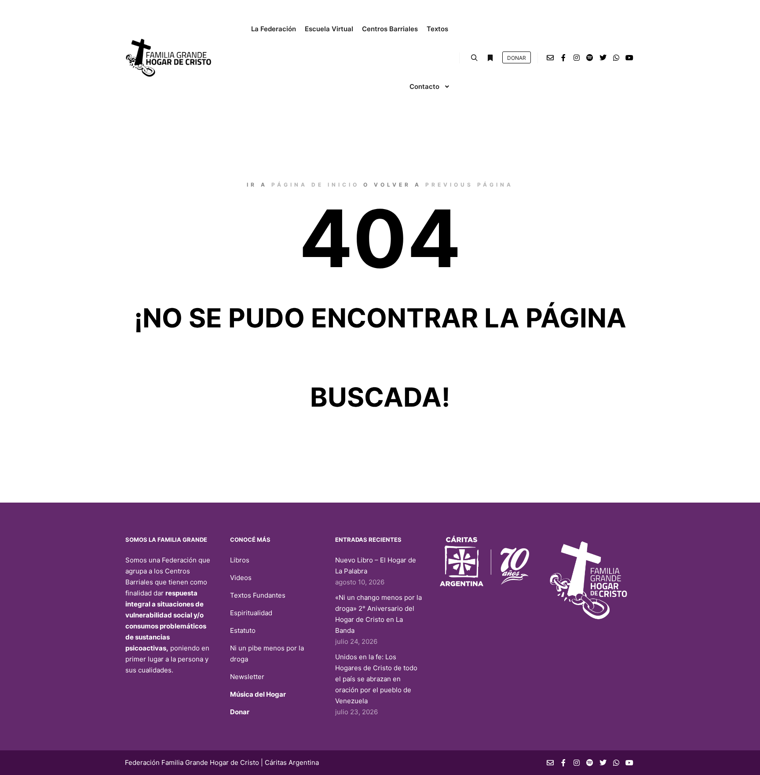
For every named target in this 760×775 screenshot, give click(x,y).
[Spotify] (590, 57)
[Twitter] (603, 57)
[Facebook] (563, 57)
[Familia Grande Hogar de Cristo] (169, 57)
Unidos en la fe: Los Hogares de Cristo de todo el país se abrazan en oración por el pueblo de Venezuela (376, 679)
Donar (239, 712)
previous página (469, 184)
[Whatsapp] (616, 57)
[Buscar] (474, 58)
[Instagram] (576, 57)
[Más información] (490, 58)
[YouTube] (629, 57)
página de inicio (315, 184)
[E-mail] (550, 57)
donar (516, 58)
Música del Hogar (258, 694)
